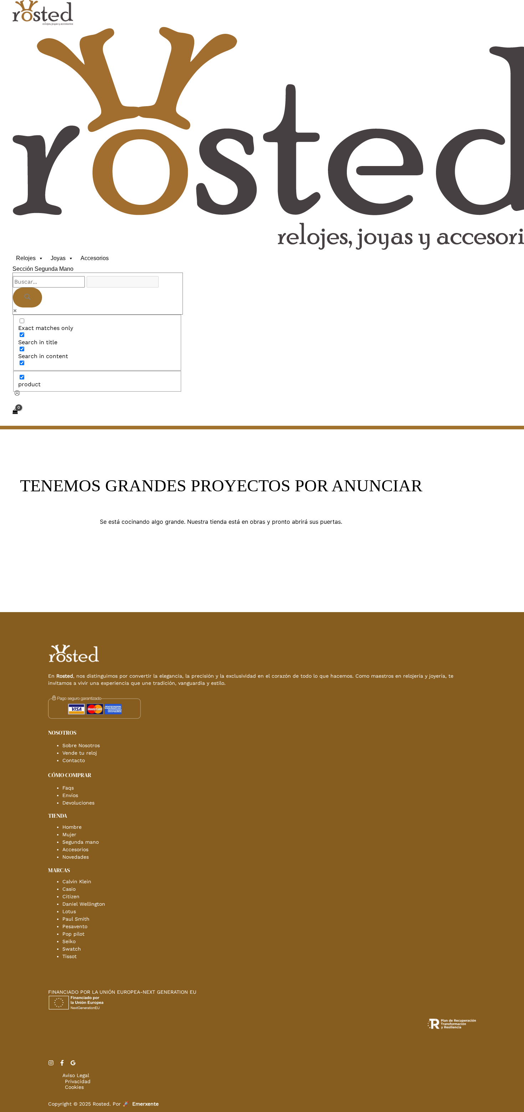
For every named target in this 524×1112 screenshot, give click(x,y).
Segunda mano (80, 842)
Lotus (69, 911)
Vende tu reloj (79, 753)
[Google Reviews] (73, 1063)
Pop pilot (73, 934)
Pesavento (74, 926)
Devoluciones (78, 803)
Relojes (26, 258)
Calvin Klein (76, 881)
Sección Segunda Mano (42, 269)
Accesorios (95, 258)
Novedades (75, 857)
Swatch (71, 949)
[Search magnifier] (27, 297)
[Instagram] (51, 1063)
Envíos (70, 795)
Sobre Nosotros (81, 745)
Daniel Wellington (83, 904)
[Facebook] (62, 1063)
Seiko (69, 941)
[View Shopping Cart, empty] (15, 411)
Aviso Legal (75, 1075)
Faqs (68, 788)
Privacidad (78, 1081)
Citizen (70, 896)
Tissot (69, 956)
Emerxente (145, 1104)
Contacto (73, 760)
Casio (69, 889)
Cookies (74, 1087)
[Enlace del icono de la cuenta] (17, 393)
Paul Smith (75, 919)
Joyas (58, 258)
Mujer (69, 834)
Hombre (72, 827)
